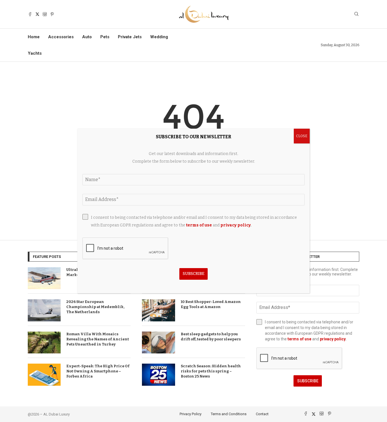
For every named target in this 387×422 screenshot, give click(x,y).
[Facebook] (30, 14)
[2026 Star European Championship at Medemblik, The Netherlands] (44, 310)
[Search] (356, 14)
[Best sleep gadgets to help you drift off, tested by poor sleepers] (158, 343)
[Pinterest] (52, 14)
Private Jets (130, 36)
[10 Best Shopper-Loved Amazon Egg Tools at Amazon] (158, 310)
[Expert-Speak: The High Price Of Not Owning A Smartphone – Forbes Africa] (44, 375)
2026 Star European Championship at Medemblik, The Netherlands (95, 307)
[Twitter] (37, 14)
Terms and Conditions (228, 414)
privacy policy (332, 339)
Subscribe (307, 381)
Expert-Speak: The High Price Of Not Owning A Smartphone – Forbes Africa (97, 371)
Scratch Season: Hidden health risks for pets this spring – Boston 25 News (211, 371)
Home (34, 36)
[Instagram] (44, 14)
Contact (262, 414)
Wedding (159, 36)
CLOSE (301, 136)
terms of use (299, 339)
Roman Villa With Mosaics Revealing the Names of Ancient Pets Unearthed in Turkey (97, 339)
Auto (87, 36)
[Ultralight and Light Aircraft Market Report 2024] (44, 278)
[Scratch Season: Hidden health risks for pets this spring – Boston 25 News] (158, 375)
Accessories (61, 36)
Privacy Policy (190, 414)
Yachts (35, 53)
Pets (104, 36)
